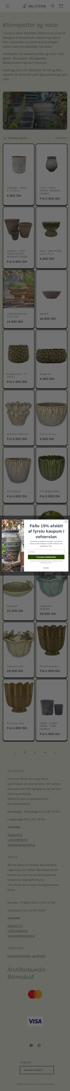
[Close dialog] (66, 521)
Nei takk (46, 568)
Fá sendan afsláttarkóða (46, 557)
